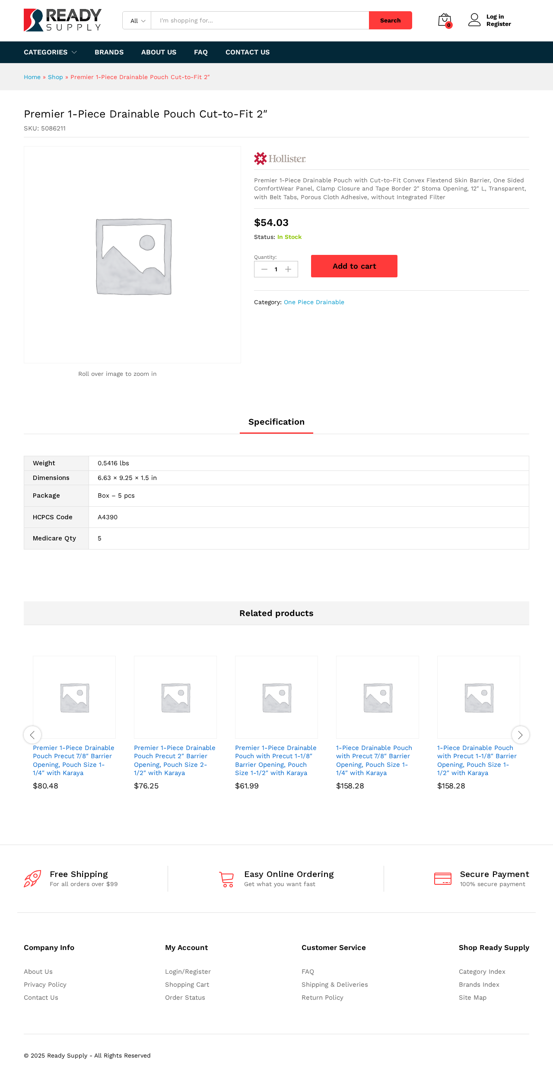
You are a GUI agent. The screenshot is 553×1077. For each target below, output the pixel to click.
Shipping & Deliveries (335, 984)
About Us (158, 52)
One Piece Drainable (314, 302)
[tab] (276, 425)
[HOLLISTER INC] (280, 158)
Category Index (482, 971)
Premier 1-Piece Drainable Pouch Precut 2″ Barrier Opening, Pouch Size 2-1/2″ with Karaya (175, 760)
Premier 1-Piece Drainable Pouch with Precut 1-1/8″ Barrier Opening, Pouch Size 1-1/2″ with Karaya (276, 760)
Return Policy (322, 997)
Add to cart (354, 265)
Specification (276, 421)
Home (32, 76)
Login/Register (188, 971)
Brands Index (479, 984)
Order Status (185, 997)
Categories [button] (45, 52)
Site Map (472, 997)
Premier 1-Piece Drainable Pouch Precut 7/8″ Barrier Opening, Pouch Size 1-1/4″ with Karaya (73, 760)
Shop (55, 76)
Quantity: (265, 257)
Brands (109, 52)
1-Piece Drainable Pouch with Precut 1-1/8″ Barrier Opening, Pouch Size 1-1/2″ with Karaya (477, 760)
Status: (264, 236)
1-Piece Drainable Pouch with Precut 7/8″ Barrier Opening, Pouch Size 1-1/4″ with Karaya (374, 760)
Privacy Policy (45, 984)
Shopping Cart (187, 984)
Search (390, 20)
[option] (74, 735)
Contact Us (248, 52)
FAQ (201, 52)
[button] (64, 733)
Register (498, 23)
